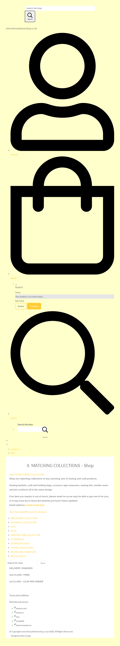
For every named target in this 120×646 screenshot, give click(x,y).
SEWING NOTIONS (20, 543)
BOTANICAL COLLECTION (23, 522)
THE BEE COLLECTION (22, 547)
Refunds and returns (18, 602)
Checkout (34, 306)
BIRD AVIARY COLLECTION (24, 518)
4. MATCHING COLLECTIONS (30, 474)
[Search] (45, 429)
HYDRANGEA (17, 539)
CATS (13, 526)
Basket (21, 306)
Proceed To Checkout (37, 512)
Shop (11, 474)
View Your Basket (17, 512)
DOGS (13, 530)
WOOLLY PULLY (18, 556)
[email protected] (35, 505)
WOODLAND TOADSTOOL (24, 551)
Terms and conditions (19, 595)
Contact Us (15, 449)
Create (27, 635)
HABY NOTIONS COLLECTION (25, 535)
